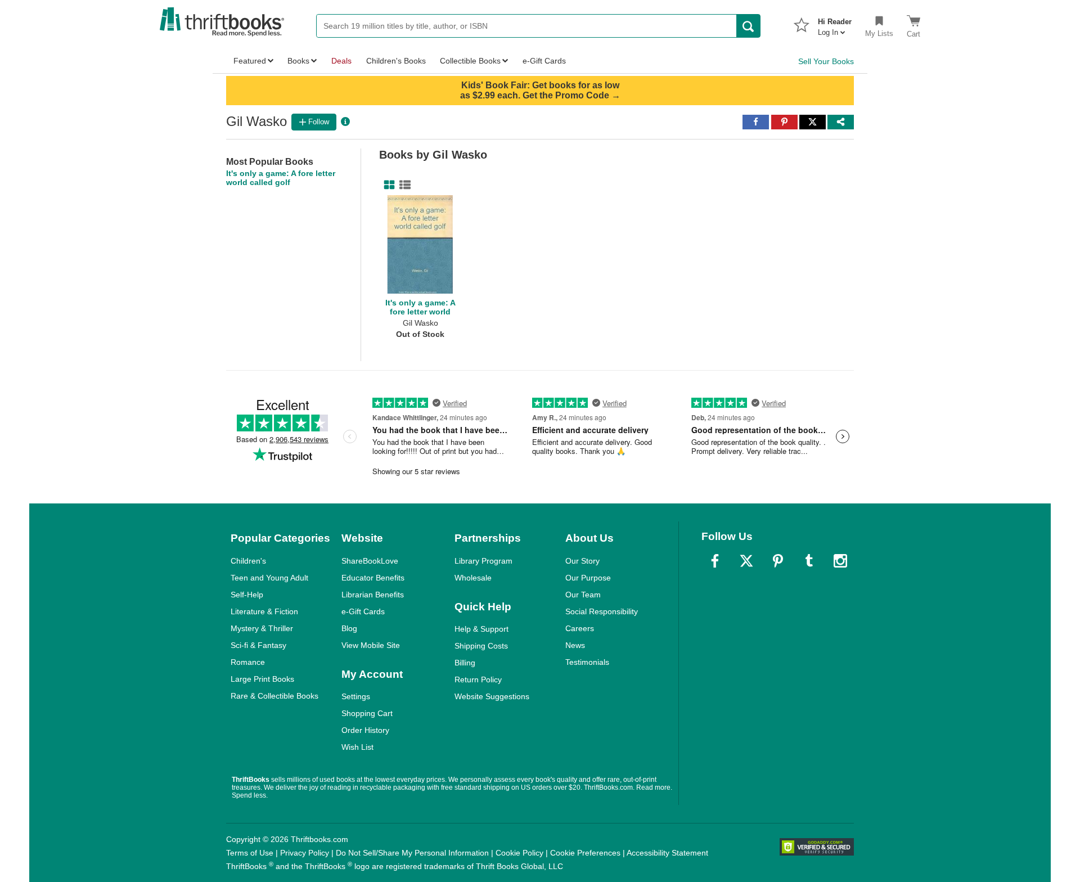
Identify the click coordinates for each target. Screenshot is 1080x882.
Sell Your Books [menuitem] (826, 61)
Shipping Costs (481, 645)
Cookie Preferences (585, 852)
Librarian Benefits (372, 594)
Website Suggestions (491, 696)
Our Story (582, 560)
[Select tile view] (403, 185)
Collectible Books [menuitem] (470, 60)
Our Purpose (588, 577)
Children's (248, 560)
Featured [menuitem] (249, 60)
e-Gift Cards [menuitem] (544, 60)
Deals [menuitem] (341, 60)
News (575, 645)
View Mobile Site (370, 645)
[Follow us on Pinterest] (777, 560)
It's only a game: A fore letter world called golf (280, 178)
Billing (464, 662)
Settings (355, 696)
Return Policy (478, 679)
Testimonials (587, 662)
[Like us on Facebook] (714, 560)
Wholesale (473, 577)
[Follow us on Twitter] (746, 560)
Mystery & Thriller (262, 628)
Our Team (583, 594)
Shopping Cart (367, 713)
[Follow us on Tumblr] (808, 560)
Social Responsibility (601, 611)
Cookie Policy (519, 852)
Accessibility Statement (667, 852)
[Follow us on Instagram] (840, 560)
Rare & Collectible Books (274, 695)
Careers (579, 628)
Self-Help (247, 594)
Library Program (483, 560)
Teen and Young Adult (269, 577)
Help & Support (481, 628)
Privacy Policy (304, 852)
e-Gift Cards (363, 611)
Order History (365, 730)
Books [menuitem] (298, 60)
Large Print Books (262, 678)
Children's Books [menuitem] (396, 60)
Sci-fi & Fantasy (258, 645)
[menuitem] (835, 24)
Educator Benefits (372, 577)
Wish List (357, 747)
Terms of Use (249, 852)
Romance (248, 662)
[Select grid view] (387, 185)
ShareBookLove (369, 560)
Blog (349, 628)
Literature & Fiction (264, 611)
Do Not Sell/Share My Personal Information (412, 852)
